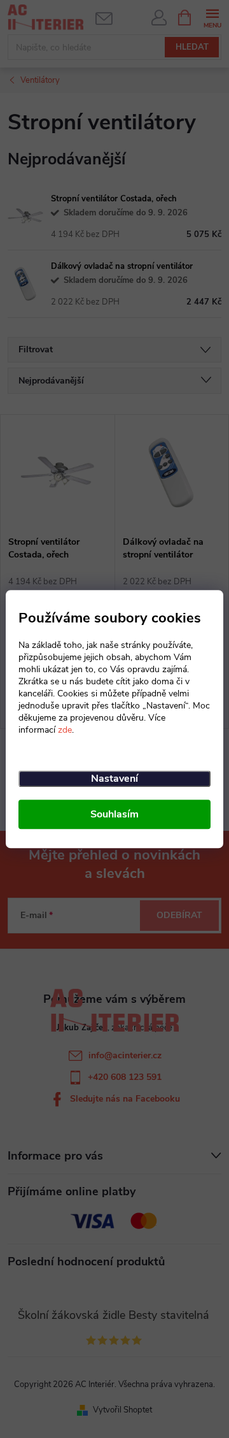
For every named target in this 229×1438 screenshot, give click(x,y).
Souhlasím (114, 814)
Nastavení (114, 779)
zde (65, 730)
